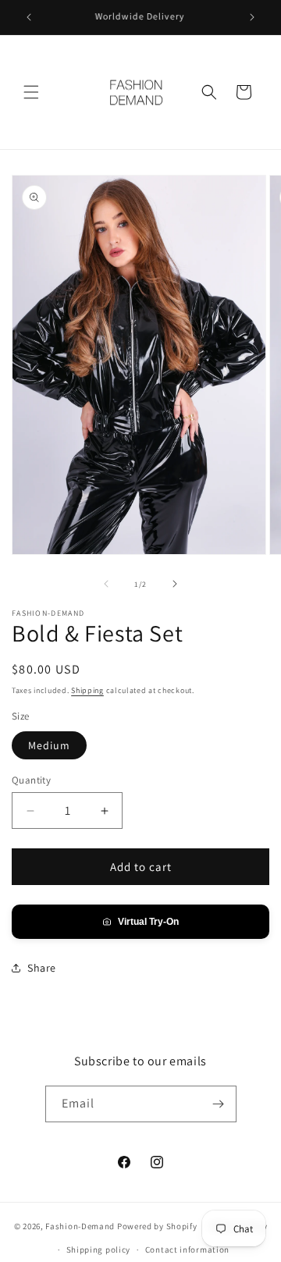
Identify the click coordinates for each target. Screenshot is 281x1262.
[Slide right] (175, 584)
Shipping (87, 690)
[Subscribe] (218, 1104)
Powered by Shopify (157, 1225)
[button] (31, 92)
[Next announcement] (252, 17)
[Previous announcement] (29, 17)
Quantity (31, 780)
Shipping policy (98, 1249)
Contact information (187, 1249)
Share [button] (41, 968)
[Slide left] (106, 584)
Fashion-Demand (80, 1225)
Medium (49, 745)
